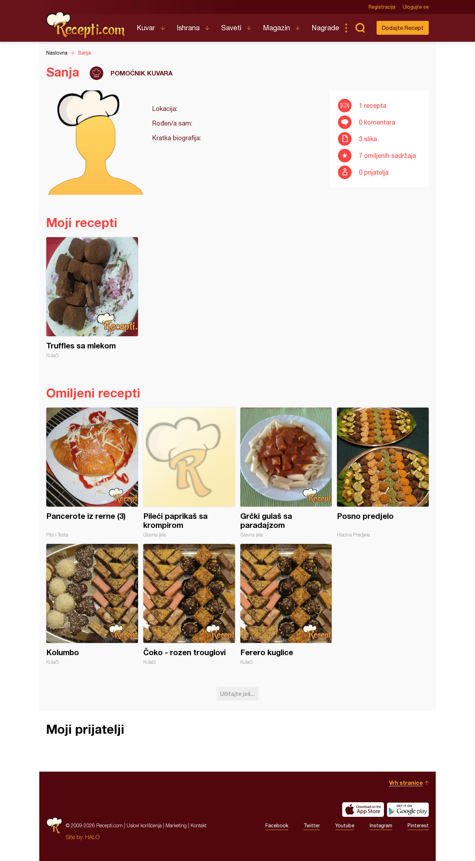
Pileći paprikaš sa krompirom (189, 473)
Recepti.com (86, 25)
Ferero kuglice (286, 604)
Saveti (231, 28)
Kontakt (199, 825)
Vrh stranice (406, 782)
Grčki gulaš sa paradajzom (286, 473)
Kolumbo (92, 604)
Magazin (276, 28)
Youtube (344, 825)
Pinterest (418, 825)
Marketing (176, 825)
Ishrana (188, 28)
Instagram (381, 825)
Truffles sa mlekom (92, 297)
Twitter (312, 825)
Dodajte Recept (403, 27)
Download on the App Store (363, 809)
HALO (92, 837)
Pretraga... (360, 28)
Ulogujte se (416, 7)
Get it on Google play (408, 809)
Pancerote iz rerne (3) (92, 473)
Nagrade (325, 28)
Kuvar (146, 28)
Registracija (382, 7)
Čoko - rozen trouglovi (189, 604)
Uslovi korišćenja (144, 825)
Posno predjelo (383, 473)
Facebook (276, 825)
